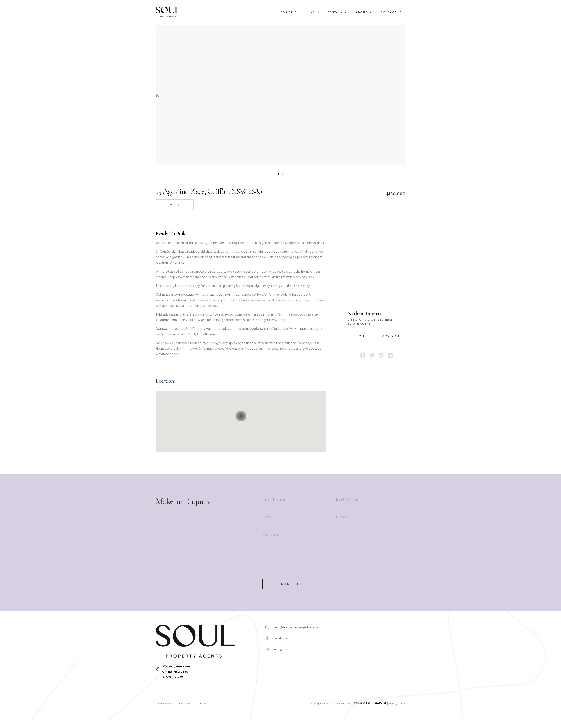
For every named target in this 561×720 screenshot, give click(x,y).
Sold (315, 12)
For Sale (289, 12)
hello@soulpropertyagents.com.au (297, 627)
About (361, 12)
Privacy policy (164, 703)
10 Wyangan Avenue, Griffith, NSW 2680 (176, 668)
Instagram (280, 649)
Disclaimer (184, 703)
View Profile (391, 336)
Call (361, 336)
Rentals (335, 12)
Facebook (281, 638)
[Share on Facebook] (362, 357)
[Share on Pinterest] (381, 357)
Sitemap (200, 703)
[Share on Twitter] (372, 357)
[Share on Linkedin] (390, 357)
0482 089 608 (172, 677)
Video (174, 204)
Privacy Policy (396, 703)
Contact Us (391, 12)
